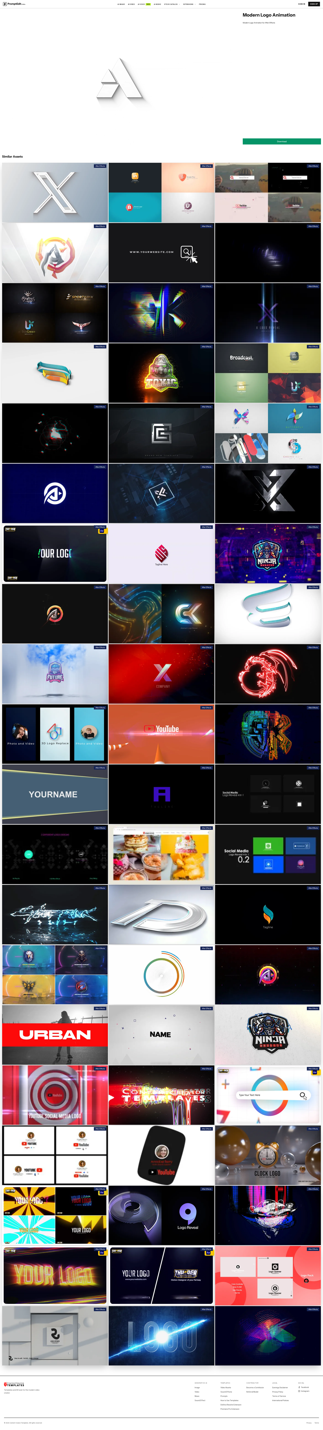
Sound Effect (200, 1400)
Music (197, 1396)
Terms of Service (279, 1396)
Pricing (202, 4)
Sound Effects (226, 1392)
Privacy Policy (277, 1392)
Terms (317, 1423)
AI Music (157, 4)
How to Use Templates (229, 1400)
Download (282, 141)
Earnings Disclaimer (280, 1388)
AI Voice (144, 4)
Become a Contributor (255, 1388)
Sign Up (314, 4)
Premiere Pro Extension (230, 1409)
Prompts (224, 1396)
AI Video (131, 4)
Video (197, 1392)
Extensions (188, 4)
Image (197, 1388)
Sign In (301, 4)
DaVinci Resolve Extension (231, 1405)
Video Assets (226, 1388)
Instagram (305, 1391)
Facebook (305, 1387)
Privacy (309, 1423)
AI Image (121, 4)
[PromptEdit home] (14, 4)
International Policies (280, 1400)
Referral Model (252, 1392)
